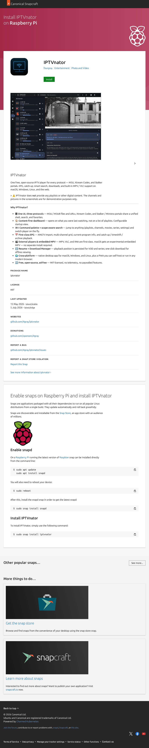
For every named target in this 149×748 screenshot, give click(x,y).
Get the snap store (20, 623)
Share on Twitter (131, 733)
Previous (127, 163)
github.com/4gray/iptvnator (24, 321)
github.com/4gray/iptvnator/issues (28, 350)
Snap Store (65, 413)
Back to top (10, 708)
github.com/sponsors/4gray (24, 336)
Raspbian (64, 457)
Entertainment (62, 68)
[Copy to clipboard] (134, 470)
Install (49, 79)
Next (135, 163)
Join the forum (10, 727)
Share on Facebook (137, 733)
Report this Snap (19, 364)
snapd (55, 727)
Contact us (108, 741)
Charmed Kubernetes (27, 721)
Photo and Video (80, 68)
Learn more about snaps (24, 678)
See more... (137, 563)
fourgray (48, 68)
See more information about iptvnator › (30, 372)
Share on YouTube (144, 733)
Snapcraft (63, 727)
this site (74, 727)
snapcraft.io (12, 689)
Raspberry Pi (22, 457)
